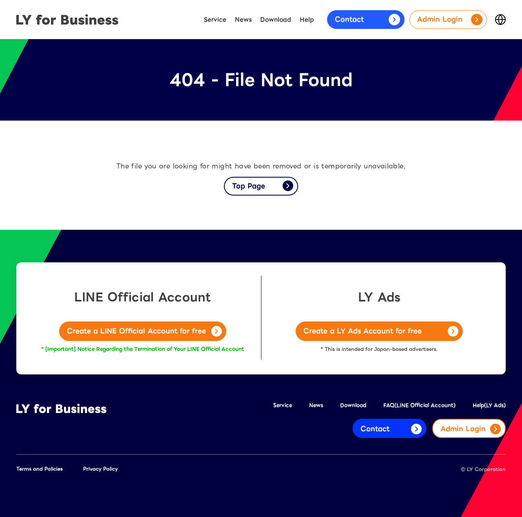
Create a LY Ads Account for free (362, 331)
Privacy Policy (100, 469)
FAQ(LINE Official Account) (419, 405)
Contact (349, 19)
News (243, 19)
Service (215, 19)
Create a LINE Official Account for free (136, 331)
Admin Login (439, 19)
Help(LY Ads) (489, 405)
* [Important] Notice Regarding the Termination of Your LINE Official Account (142, 349)
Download (275, 19)
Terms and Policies (39, 469)
